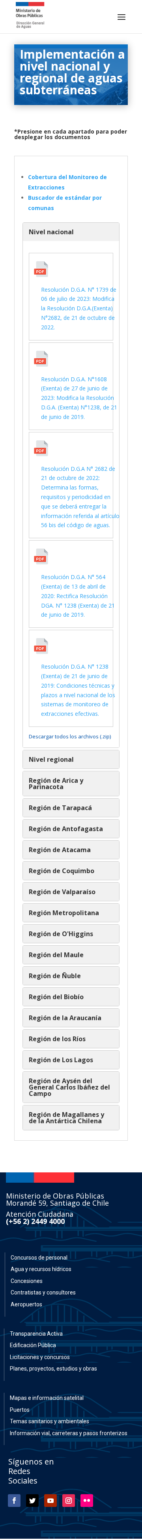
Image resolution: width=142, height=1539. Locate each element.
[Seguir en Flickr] (86, 1500)
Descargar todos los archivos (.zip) (70, 736)
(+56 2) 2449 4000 (35, 1221)
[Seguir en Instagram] (68, 1500)
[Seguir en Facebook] (14, 1500)
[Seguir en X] (32, 1500)
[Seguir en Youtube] (50, 1500)
